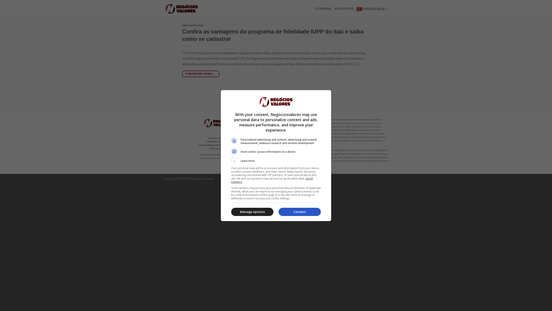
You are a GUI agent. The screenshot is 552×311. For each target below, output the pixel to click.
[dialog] (276, 155)
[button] (276, 161)
